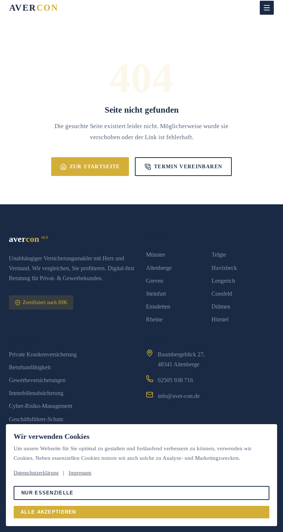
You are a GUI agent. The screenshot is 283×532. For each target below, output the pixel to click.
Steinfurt (156, 293)
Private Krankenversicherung (43, 354)
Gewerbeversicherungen (37, 380)
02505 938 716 (175, 380)
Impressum (80, 473)
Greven (154, 281)
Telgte (219, 254)
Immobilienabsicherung (36, 393)
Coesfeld (222, 293)
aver (34, 8)
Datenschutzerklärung (36, 473)
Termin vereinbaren (188, 166)
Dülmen (221, 306)
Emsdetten (158, 306)
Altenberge (159, 268)
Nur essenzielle (47, 493)
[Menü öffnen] (267, 8)
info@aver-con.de (179, 396)
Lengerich (223, 281)
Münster (155, 254)
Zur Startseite (95, 166)
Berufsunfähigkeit (29, 367)
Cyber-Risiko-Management (40, 406)
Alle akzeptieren (48, 512)
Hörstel (220, 319)
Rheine (154, 319)
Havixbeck (224, 268)
